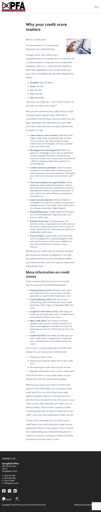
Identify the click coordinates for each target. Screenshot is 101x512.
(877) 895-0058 (10, 478)
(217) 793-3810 (9, 475)
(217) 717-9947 (9, 480)
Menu (96, 6)
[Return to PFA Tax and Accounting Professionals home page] (13, 6)
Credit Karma (52, 414)
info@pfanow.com (11, 483)
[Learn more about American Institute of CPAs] (7, 499)
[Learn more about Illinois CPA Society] (17, 499)
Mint (63, 414)
